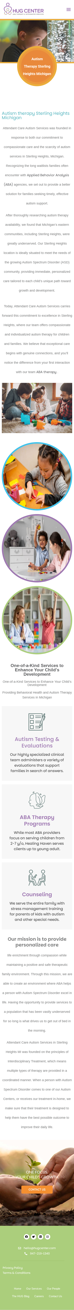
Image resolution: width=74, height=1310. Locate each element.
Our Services (34, 1288)
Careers (39, 1296)
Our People (53, 1288)
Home (17, 1288)
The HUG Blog (20, 1296)
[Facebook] (26, 1237)
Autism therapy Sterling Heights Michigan (36, 115)
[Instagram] (47, 1237)
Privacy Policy (13, 1268)
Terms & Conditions (16, 1273)
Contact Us (55, 1296)
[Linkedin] (40, 1237)
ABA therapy (46, 372)
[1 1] (24, 15)
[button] (68, 9)
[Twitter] (33, 1237)
